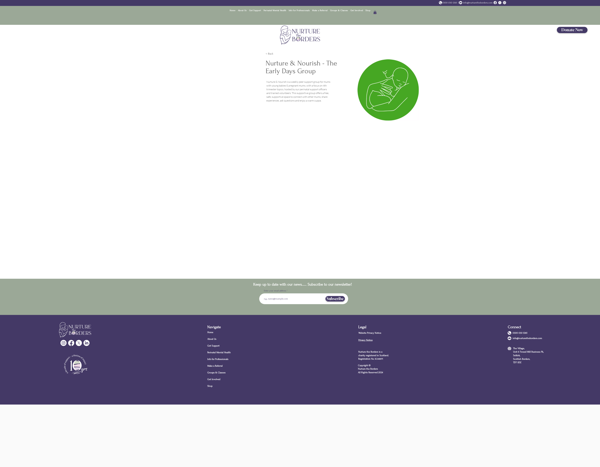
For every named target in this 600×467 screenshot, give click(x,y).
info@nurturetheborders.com (477, 2)
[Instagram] (504, 2)
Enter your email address (275, 291)
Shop (209, 386)
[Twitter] (499, 2)
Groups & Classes (216, 372)
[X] (79, 343)
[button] (242, 10)
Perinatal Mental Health (218, 352)
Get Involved (213, 379)
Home (210, 332)
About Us (211, 339)
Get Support (213, 345)
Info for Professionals (217, 359)
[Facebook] (71, 343)
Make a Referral (215, 365)
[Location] (509, 348)
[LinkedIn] (86, 343)
